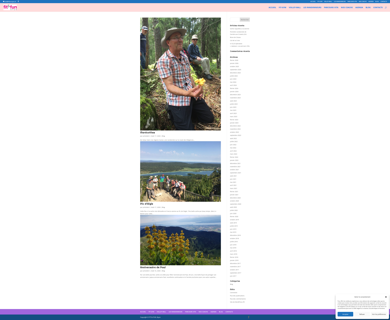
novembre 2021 (235, 167)
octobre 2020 (234, 201)
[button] (386, 297)
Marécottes (147, 132)
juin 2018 (233, 245)
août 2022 (233, 138)
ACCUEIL (313, 1)
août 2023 (233, 101)
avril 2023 (233, 113)
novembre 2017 (235, 267)
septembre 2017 (235, 273)
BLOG (377, 1)
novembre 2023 (235, 98)
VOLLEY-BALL (328, 1)
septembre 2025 (235, 70)
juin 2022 (233, 145)
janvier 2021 (234, 195)
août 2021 (233, 176)
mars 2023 (233, 116)
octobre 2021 (234, 170)
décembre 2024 (235, 73)
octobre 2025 (234, 66)
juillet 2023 (234, 104)
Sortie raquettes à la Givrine (239, 29)
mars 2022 (233, 154)
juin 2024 (233, 79)
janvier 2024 (234, 91)
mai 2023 (233, 110)
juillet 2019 (234, 226)
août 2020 (233, 207)
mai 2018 (233, 248)
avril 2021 (233, 185)
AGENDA (371, 1)
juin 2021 (233, 179)
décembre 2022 (235, 126)
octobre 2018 (234, 238)
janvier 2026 (234, 63)
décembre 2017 (235, 263)
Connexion (233, 293)
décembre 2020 (235, 198)
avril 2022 (233, 151)
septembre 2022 (235, 135)
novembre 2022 (235, 129)
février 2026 (234, 60)
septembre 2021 (235, 173)
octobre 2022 (234, 132)
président (146, 136)
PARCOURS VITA (352, 1)
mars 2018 (233, 254)
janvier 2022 (234, 160)
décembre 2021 (235, 163)
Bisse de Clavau (235, 37)
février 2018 (234, 257)
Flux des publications (237, 296)
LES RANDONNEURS (340, 1)
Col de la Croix (235, 40)
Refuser (362, 314)
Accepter (345, 314)
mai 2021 (233, 182)
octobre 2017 (234, 270)
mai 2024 (233, 82)
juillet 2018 (234, 242)
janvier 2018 (234, 260)
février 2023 (234, 120)
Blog (163, 136)
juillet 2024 (234, 76)
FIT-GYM (319, 1)
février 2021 (234, 191)
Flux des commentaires (238, 299)
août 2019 (233, 223)
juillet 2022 (234, 141)
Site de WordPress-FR (237, 302)
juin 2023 (233, 107)
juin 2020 (233, 213)
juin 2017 (233, 276)
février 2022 (234, 157)
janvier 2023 (234, 123)
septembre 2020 (235, 204)
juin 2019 (233, 229)
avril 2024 (233, 85)
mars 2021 (233, 188)
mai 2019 (233, 232)
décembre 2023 (235, 95)
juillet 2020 (234, 210)
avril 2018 (233, 251)
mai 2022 (233, 148)
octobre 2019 (234, 220)
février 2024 (234, 88)
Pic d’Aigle (146, 203)
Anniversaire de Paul (153, 267)
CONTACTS (384, 1)
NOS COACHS (363, 1)
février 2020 (234, 216)
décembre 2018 (235, 235)
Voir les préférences (379, 314)
